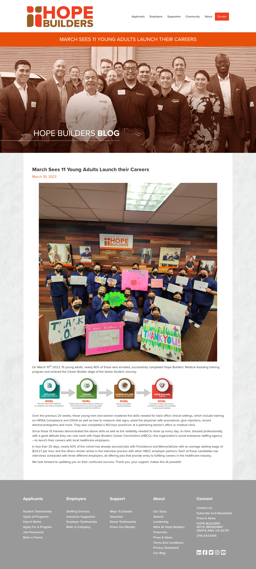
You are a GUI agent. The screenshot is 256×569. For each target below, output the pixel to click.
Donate (222, 16)
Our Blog (159, 553)
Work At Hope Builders (168, 527)
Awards (158, 516)
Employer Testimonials (81, 521)
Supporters (174, 16)
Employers (156, 16)
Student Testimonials (37, 511)
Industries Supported (80, 516)
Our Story (160, 511)
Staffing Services (78, 511)
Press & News (162, 537)
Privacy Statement (166, 547)
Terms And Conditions (168, 542)
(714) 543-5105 (207, 535)
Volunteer (116, 516)
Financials (160, 532)
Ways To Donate (121, 511)
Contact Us (204, 508)
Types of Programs (36, 516)
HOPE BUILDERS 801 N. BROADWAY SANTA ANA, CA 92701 (213, 527)
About (208, 16)
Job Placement (33, 532)
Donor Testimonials (123, 521)
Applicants (138, 16)
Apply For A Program (37, 527)
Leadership (160, 521)
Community (193, 16)
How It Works (32, 521)
